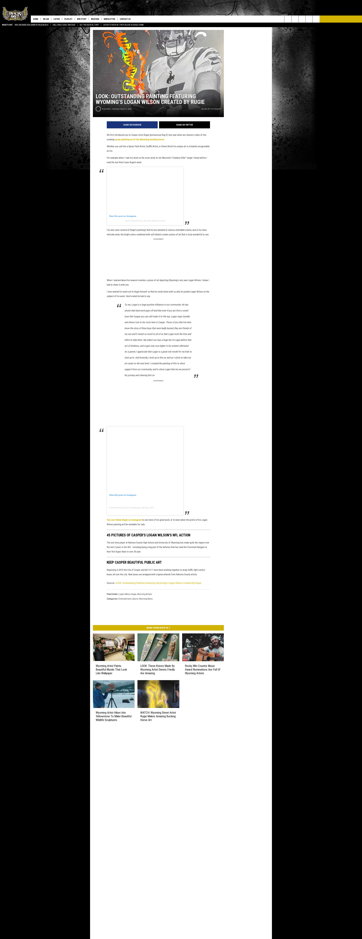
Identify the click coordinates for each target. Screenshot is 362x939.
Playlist (68, 19)
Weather (95, 19)
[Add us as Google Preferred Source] (294, 19)
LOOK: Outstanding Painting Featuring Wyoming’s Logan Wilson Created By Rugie (158, 583)
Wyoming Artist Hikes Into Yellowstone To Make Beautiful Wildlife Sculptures (114, 716)
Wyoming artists (144, 594)
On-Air (46, 19)
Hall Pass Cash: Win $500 (64, 25)
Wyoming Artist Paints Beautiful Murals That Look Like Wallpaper (111, 669)
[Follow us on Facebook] (302, 19)
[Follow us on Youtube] (316, 19)
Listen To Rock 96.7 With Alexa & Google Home (123, 25)
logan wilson (124, 594)
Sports (135, 599)
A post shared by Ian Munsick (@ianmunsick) (145, 221)
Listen (57, 19)
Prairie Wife (106, 109)
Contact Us (125, 19)
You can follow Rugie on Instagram (124, 519)
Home (35, 19)
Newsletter (109, 19)
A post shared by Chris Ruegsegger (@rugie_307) (131, 507)
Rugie (133, 594)
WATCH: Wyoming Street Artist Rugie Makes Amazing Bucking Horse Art (158, 716)
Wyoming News (146, 599)
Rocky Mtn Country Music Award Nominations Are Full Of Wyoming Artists (202, 669)
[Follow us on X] (309, 19)
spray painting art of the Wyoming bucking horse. (140, 139)
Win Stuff (81, 19)
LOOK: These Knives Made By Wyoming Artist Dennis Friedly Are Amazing (157, 669)
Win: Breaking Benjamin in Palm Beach (31, 25)
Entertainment (124, 599)
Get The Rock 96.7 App (89, 25)
